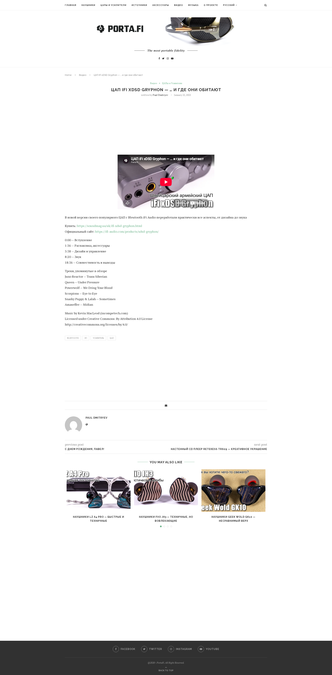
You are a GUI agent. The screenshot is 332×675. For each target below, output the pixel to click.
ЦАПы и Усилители (113, 5)
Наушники (88, 5)
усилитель (98, 338)
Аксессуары (160, 5)
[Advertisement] (166, 125)
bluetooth (73, 338)
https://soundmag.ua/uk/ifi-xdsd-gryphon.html (109, 226)
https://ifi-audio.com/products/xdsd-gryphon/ (127, 231)
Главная (70, 5)
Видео (178, 5)
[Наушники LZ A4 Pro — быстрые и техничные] (99, 490)
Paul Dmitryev (160, 95)
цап (112, 338)
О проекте (211, 5)
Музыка (193, 5)
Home (68, 75)
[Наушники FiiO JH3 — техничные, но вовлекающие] (166, 490)
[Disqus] (166, 581)
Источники (139, 5)
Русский (229, 5)
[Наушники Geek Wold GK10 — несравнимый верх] (233, 490)
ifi (86, 338)
